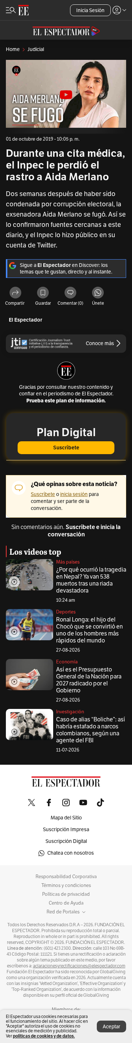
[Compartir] (15, 293)
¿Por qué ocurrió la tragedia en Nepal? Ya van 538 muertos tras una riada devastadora (91, 580)
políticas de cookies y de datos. (44, 1036)
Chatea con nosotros (70, 853)
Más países (68, 562)
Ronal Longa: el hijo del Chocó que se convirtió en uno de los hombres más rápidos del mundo (89, 630)
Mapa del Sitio (66, 818)
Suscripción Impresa (66, 829)
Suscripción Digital (66, 841)
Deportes (66, 612)
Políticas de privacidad (66, 894)
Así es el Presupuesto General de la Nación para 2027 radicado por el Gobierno (88, 680)
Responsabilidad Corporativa (66, 876)
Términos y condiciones (66, 885)
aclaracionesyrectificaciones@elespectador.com (79, 965)
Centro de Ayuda (66, 903)
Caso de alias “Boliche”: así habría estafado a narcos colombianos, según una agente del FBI (90, 730)
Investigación (70, 712)
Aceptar (111, 1027)
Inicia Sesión (90, 10)
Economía (67, 662)
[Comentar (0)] (70, 293)
